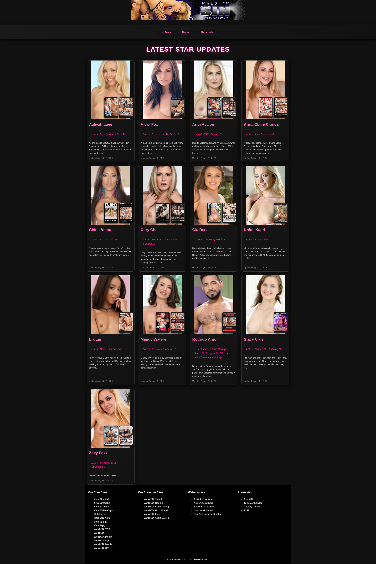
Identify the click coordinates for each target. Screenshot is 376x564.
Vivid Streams (101, 506)
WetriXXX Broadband (156, 510)
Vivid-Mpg (99, 525)
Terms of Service (253, 503)
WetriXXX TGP (102, 529)
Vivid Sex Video (102, 499)
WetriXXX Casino (153, 503)
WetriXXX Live (152, 514)
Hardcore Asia (102, 518)
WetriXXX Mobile (103, 537)
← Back (166, 32)
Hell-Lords (100, 514)
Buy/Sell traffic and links (207, 514)
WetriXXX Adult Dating (156, 506)
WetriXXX (99, 533)
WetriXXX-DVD (102, 548)
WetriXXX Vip (101, 540)
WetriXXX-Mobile (103, 544)
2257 (246, 510)
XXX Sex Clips (102, 503)
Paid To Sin (100, 522)
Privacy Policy (252, 506)
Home (185, 32)
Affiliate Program (203, 499)
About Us (249, 499)
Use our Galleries (203, 510)
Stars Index (207, 32)
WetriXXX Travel (153, 499)
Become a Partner (204, 506)
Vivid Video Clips (103, 510)
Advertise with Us (203, 503)
